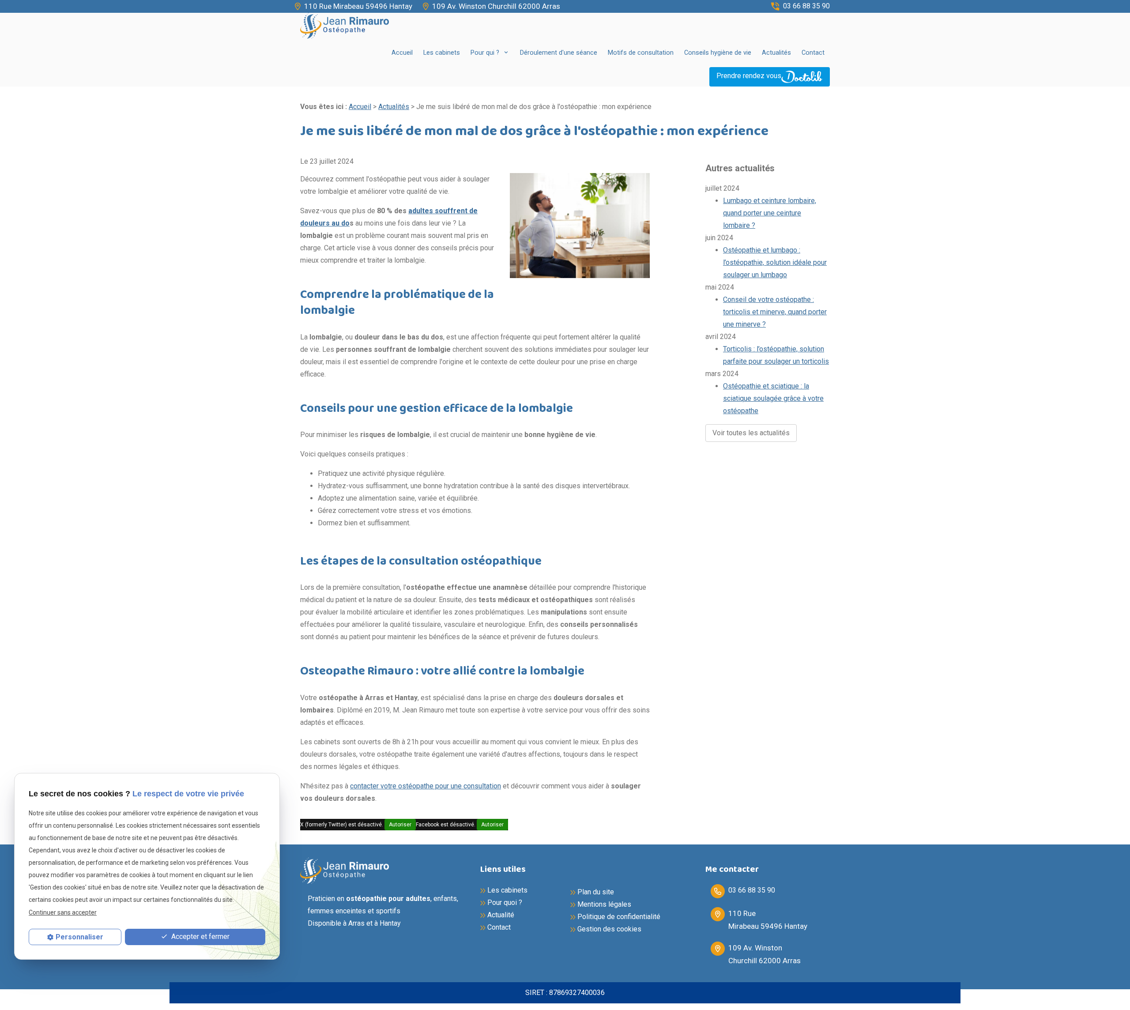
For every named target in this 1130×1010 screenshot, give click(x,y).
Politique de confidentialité (618, 916)
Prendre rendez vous (748, 76)
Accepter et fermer (200, 936)
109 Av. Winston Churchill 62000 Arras (496, 6)
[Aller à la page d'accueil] (344, 26)
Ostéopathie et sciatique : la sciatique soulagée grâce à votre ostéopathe (773, 398)
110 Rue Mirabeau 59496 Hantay (358, 6)
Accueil (402, 53)
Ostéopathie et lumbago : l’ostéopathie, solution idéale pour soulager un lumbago (775, 262)
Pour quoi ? (504, 902)
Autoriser (400, 825)
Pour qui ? (486, 53)
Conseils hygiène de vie (717, 53)
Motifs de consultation (641, 53)
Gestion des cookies (609, 929)
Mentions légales (604, 904)
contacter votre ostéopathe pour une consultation (425, 786)
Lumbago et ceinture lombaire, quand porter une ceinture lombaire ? (769, 213)
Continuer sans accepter (63, 912)
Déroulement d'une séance (558, 53)
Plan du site (595, 892)
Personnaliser (79, 937)
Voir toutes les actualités (751, 433)
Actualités (776, 53)
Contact (813, 53)
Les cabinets (441, 53)
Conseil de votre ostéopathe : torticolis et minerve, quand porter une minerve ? (775, 311)
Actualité (500, 915)
